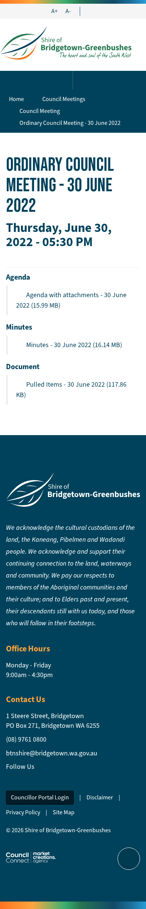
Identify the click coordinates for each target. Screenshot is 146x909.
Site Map (63, 812)
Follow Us (20, 766)
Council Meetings (63, 99)
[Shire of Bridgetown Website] (73, 489)
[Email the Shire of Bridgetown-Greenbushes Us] (89, 11)
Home (16, 99)
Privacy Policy (23, 812)
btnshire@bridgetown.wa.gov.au (51, 753)
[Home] (65, 42)
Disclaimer (99, 797)
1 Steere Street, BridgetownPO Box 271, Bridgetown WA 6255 (53, 720)
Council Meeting (39, 111)
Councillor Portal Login (40, 797)
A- (68, 11)
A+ (54, 11)
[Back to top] (129, 858)
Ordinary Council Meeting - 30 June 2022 (70, 123)
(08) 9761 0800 (26, 739)
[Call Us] (95, 11)
